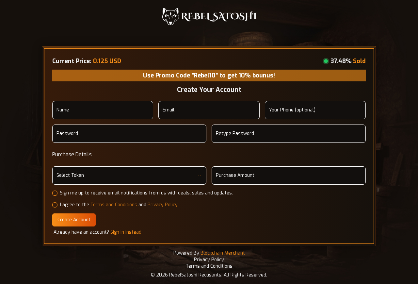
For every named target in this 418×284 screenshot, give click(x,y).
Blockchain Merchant (223, 253)
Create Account (73, 220)
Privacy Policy (163, 205)
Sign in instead (125, 232)
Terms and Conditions (113, 205)
